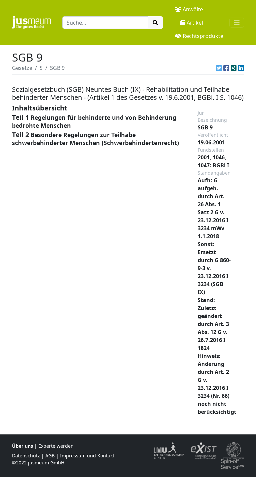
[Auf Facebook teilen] (226, 68)
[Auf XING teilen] (234, 68)
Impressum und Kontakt (87, 455)
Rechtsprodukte (203, 36)
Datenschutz (26, 455)
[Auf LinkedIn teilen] (241, 68)
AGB (50, 455)
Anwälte (193, 9)
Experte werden (56, 446)
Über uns (22, 446)
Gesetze (22, 68)
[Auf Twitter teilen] (219, 68)
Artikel (195, 22)
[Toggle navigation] (236, 23)
